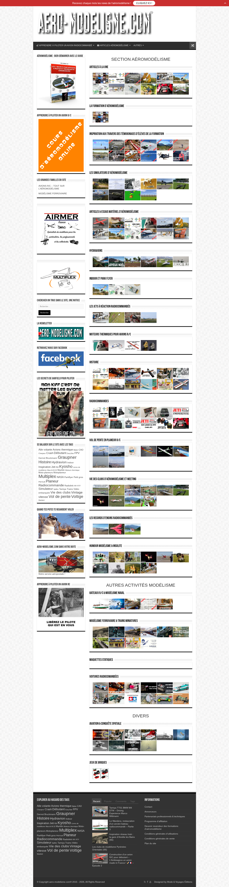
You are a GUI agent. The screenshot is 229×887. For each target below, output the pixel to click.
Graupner (67, 457)
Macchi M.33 (52, 470)
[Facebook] (147, 882)
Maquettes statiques (101, 660)
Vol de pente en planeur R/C (104, 440)
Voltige (77, 496)
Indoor (70, 462)
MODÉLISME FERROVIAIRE (52, 193)
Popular (108, 801)
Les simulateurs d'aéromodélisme (108, 173)
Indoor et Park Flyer (101, 279)
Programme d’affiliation (156, 821)
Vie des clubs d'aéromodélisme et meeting (112, 479)
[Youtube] (150, 882)
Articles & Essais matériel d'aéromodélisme (114, 212)
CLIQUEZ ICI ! (144, 3)
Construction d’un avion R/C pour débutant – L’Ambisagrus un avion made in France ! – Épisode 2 (113, 860)
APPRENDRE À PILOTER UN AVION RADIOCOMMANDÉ (65, 45)
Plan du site (150, 843)
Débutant (60, 453)
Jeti (53, 466)
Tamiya (62, 489)
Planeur (52, 481)
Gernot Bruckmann (47, 458)
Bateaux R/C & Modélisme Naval (106, 593)
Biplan (76, 450)
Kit (57, 467)
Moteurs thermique (72, 470)
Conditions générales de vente (160, 838)
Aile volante (45, 449)
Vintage (77, 492)
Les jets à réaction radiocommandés (109, 306)
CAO (81, 449)
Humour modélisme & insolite (105, 546)
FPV (76, 453)
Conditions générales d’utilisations (161, 833)
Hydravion (59, 462)
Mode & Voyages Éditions (179, 882)
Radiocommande (51, 485)
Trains (70, 489)
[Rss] (145, 882)
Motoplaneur (59, 472)
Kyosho (65, 466)
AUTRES (138, 45)
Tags (132, 801)
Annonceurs (150, 811)
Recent (96, 801)
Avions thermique (63, 449)
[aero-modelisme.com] (95, 23)
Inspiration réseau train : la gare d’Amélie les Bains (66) (122, 837)
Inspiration (44, 466)
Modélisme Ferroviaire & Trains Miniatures (113, 621)
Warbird (41, 500)
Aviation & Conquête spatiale (105, 724)
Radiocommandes (99, 401)
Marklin (61, 470)
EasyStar (70, 453)
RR (75, 486)
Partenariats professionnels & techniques (165, 816)
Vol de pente (60, 496)
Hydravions (95, 251)
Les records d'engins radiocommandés (110, 518)
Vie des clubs (60, 492)
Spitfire (56, 489)
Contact (148, 807)
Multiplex (47, 476)
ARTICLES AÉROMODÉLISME (114, 45)
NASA (60, 477)
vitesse (43, 496)
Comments (121, 801)
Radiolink (69, 485)
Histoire (94, 362)
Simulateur (45, 488)
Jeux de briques (98, 763)
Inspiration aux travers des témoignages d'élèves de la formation (126, 134)
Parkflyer (68, 477)
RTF (79, 486)
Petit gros (78, 477)
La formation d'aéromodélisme (106, 106)
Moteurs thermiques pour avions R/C (110, 334)
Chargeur (42, 453)
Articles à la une (98, 67)
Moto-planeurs (45, 472)
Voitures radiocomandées (104, 677)
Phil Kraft (41, 482)
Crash (49, 453)
